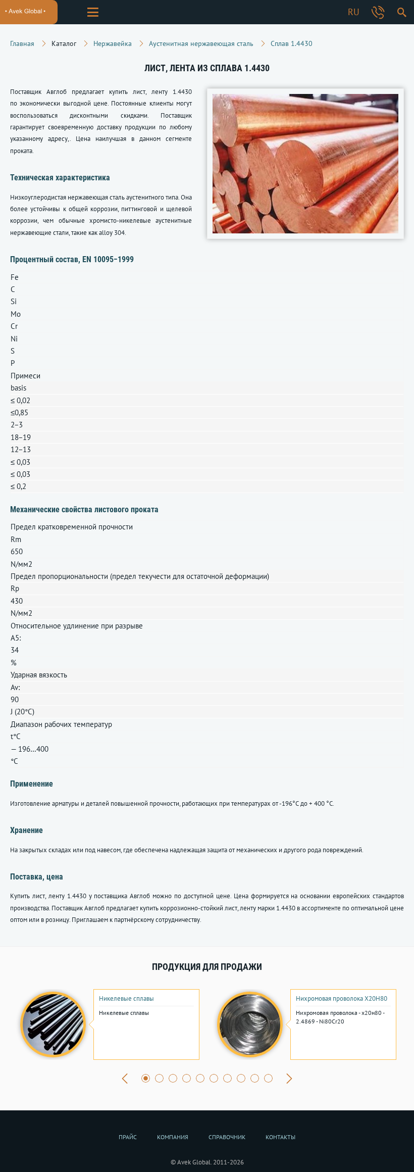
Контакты (280, 1137)
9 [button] (254, 1078)
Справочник (227, 1137)
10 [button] (268, 1078)
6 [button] (214, 1078)
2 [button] (159, 1078)
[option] (108, 1024)
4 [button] (186, 1078)
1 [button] (145, 1078)
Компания (172, 1137)
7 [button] (227, 1078)
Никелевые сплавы (126, 999)
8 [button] (241, 1078)
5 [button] (200, 1078)
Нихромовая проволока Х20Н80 (341, 999)
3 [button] (173, 1078)
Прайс (128, 1137)
